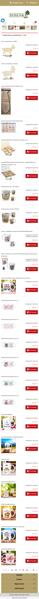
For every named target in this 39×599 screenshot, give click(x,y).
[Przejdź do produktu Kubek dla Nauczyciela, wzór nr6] (8, 402)
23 (16, 570)
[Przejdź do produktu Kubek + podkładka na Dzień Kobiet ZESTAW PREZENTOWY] (8, 240)
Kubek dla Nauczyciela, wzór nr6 (9, 395)
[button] (5, 23)
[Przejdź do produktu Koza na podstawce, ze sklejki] (8, 50)
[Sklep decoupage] (19, 13)
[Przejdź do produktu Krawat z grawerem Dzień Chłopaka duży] (8, 101)
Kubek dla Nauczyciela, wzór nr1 (9, 300)
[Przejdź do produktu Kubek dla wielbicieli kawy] (8, 513)
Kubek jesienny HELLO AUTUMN (10, 186)
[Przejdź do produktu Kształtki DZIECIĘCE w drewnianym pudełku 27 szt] (8, 149)
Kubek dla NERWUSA (6, 414)
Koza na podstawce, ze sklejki (9, 41)
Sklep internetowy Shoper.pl (19, 598)
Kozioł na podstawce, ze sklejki (9, 63)
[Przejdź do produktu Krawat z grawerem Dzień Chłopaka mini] (8, 128)
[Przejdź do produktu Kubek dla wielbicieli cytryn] (8, 490)
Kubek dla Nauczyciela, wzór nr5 (9, 376)
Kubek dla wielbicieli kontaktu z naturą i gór (12, 526)
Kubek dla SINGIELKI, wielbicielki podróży (12, 437)
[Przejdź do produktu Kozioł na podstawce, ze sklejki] (8, 72)
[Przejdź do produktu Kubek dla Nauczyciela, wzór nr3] (8, 345)
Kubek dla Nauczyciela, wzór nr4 (9, 357)
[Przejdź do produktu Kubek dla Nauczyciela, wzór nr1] (8, 307)
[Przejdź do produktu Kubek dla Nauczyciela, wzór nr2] (8, 326)
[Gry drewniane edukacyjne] (19, 27)
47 (34, 570)
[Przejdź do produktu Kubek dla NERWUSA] (8, 423)
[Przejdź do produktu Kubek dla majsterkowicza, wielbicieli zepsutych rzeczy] (8, 287)
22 (12, 570)
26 (27, 570)
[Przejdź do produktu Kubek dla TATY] (8, 468)
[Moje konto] (24, 23)
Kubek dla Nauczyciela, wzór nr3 (9, 338)
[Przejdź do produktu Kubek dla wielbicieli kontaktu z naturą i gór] (8, 535)
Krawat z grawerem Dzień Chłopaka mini (12, 121)
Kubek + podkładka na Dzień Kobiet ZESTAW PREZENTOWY (17, 231)
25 (23, 570)
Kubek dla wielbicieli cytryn (8, 482)
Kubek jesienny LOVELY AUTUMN (10, 209)
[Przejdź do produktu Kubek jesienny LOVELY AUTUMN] (8, 218)
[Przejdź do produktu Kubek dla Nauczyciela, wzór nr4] (8, 364)
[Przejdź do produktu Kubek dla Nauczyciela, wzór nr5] (8, 383)
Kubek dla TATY (5, 459)
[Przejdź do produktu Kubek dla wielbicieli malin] (8, 558)
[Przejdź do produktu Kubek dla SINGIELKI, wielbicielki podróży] (8, 446)
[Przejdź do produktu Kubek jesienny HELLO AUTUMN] (8, 195)
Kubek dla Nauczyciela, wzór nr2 (9, 319)
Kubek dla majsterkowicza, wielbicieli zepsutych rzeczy (15, 278)
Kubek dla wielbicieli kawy (8, 504)
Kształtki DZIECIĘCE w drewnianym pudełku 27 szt (14, 140)
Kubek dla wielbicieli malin (8, 549)
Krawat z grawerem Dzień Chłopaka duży (12, 86)
